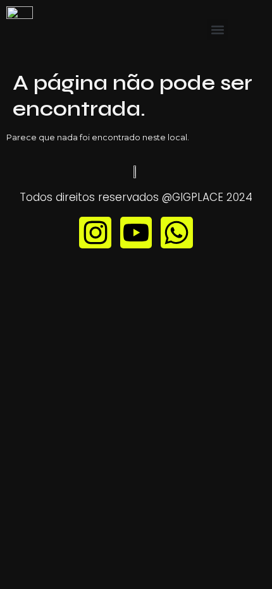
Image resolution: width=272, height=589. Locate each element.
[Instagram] (95, 232)
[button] (217, 29)
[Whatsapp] (176, 232)
